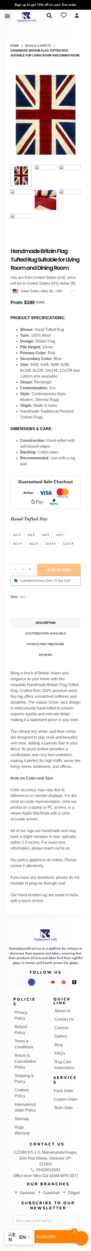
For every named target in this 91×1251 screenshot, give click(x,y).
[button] (7, 16)
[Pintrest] (63, 982)
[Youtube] (53, 982)
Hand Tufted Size (29, 519)
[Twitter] (42, 982)
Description (46, 623)
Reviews (45, 655)
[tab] (45, 622)
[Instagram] (21, 982)
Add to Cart (59, 569)
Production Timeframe (45, 644)
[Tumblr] (74, 982)
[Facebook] (31, 982)
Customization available (45, 633)
